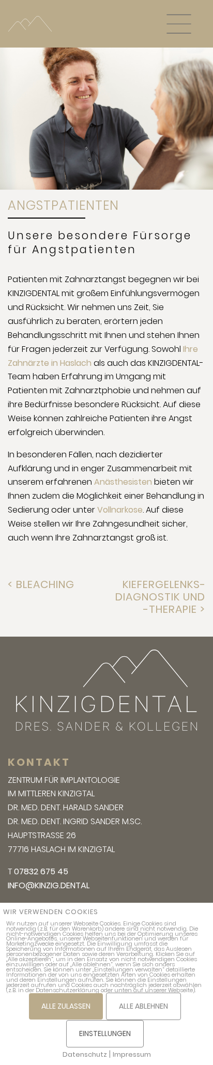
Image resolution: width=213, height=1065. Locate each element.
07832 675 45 (41, 871)
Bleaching (45, 584)
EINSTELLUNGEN (105, 1033)
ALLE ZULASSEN (65, 1006)
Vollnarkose (120, 510)
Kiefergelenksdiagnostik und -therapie (160, 596)
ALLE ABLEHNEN (143, 1006)
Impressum (132, 1054)
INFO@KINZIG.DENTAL (48, 885)
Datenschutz (85, 1054)
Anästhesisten (123, 482)
